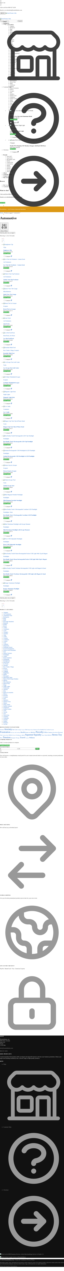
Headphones (6, 661)
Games (5, 656)
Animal (2, 729)
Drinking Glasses (7, 647)
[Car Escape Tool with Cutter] (33, 362)
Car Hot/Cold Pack (8, 338)
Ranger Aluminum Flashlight (11, 588)
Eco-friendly (41, 729)
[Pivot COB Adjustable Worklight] (33, 539)
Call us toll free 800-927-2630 (8, 7)
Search (20, 21)
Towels (5, 712)
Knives (5, 668)
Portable (4, 735)
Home (1, 213)
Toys (4, 713)
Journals (5, 665)
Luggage (5, 671)
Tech (1, 737)
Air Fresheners (7, 262)
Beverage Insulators (8, 621)
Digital (29, 729)
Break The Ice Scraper (9, 309)
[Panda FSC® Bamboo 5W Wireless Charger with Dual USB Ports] (37, 140)
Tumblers (5, 716)
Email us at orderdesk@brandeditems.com (11, 10)
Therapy (18, 737)
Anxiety (8, 729)
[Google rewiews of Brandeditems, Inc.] (13, 1257)
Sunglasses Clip (7, 250)
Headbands (6, 659)
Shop (4, 24)
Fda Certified (47, 729)
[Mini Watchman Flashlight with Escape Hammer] (33, 524)
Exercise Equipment (8, 648)
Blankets (5, 623)
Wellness (32, 738)
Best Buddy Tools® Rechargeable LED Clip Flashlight (18, 441)
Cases (4, 424)
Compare (14, 122)
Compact (23, 729)
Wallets (5, 721)
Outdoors (50, 732)
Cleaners (5, 633)
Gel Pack (18, 732)
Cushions (5, 644)
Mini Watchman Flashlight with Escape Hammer (16, 530)
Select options (13, 119)
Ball (13, 729)
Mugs (4, 685)
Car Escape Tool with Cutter (11, 368)
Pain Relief (55, 732)
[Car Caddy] (33, 406)
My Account (6, 185)
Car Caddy (6, 412)
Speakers (5, 700)
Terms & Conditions (20, 1260)
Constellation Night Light (17, 131)
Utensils (5, 719)
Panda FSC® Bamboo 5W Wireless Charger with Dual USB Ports (28, 145)
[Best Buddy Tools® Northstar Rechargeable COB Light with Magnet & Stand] (33, 568)
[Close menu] (0, 1)
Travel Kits (6, 715)
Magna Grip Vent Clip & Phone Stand (13, 426)
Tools (4, 365)
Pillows (5, 694)
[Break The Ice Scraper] (33, 303)
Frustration (5, 732)
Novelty (40, 732)
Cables (5, 627)
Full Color (12, 732)
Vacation (27, 737)
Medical (33, 732)
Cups (4, 642)
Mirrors (5, 680)
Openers (5, 689)
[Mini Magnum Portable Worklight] (33, 495)
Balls (4, 620)
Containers (6, 409)
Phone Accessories (8, 692)
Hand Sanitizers (7, 658)
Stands (5, 703)
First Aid (52, 729)
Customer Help (7, 87)
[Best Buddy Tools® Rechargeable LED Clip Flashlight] (33, 436)
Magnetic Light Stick (9, 397)
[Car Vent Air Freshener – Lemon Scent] (33, 259)
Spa (20, 735)
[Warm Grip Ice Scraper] (33, 465)
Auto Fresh (6, 324)
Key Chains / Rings (8, 350)
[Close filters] (0, 751)
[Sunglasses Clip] (33, 244)
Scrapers (5, 306)
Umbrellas (6, 718)
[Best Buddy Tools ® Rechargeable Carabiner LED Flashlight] (33, 509)
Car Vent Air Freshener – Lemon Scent (14, 265)
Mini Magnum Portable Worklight (12, 500)
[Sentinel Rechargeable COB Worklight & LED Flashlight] (33, 450)
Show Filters (4, 231)
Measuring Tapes (7, 677)
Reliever (11, 735)
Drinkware (35, 729)
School (14, 735)
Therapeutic (13, 737)
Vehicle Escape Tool (8, 485)
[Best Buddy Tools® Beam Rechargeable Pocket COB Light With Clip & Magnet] (33, 553)
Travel (22, 737)
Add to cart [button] (13, 134)
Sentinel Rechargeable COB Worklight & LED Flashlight (18, 456)
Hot (29, 732)
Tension (7, 737)
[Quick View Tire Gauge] (33, 288)
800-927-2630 (4, 1051)
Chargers (12, 143)
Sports (23, 735)
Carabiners (6, 629)
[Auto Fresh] (33, 318)
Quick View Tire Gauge (9, 294)
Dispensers (6, 645)
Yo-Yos (5, 724)
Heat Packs (6, 335)
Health (22, 732)
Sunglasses (6, 707)
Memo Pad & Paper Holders (10, 679)
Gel (15, 732)
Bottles (12, 113)
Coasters (5, 638)
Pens (4, 691)
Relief (7, 735)
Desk (26, 729)
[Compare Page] (18, 122)
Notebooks (6, 688)
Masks (5, 674)
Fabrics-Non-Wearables (9, 650)
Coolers (5, 641)
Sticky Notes (6, 704)
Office (46, 732)
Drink (32, 729)
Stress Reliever (48, 735)
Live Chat (2, 203)
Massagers (6, 676)
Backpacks (6, 617)
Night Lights (13, 128)
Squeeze (29, 734)
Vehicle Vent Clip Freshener (10, 279)
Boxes (5, 626)
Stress (43, 735)
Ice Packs (12, 335)
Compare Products (5, 745)
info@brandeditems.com (6, 1048)
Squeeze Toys (7, 701)
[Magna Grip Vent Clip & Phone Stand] (33, 421)
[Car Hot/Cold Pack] (33, 333)
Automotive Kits (7, 615)
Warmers (5, 722)
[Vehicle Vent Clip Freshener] (33, 274)
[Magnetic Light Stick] (33, 391)
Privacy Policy (30, 1260)
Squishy (38, 734)
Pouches (5, 695)
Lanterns (5, 670)
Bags (4, 618)
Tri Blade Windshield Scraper (11, 382)
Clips (4, 247)
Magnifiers (6, 673)
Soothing (18, 735)
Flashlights (6, 438)
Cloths (5, 636)
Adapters (5, 612)
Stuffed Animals (7, 706)
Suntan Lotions (7, 709)
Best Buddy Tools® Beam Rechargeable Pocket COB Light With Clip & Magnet (25, 559)
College (19, 729)
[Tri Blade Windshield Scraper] (33, 377)
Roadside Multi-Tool (8, 353)
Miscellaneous (7, 291)
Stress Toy (57, 734)
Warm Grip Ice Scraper (9, 471)
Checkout (5, 150)
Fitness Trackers (7, 653)
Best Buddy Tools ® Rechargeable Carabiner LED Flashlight (19, 515)
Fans (4, 651)
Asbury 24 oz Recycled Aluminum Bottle (21, 116)
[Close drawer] (0, 5)
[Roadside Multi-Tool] (33, 347)
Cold (16, 729)
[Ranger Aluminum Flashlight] (33, 583)
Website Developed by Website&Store (8, 1266)
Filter (37, 748)
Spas (4, 698)
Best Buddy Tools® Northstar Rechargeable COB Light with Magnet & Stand (24, 574)
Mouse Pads (6, 683)
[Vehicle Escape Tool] (33, 480)
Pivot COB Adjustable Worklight (12, 544)
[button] (2, 214)
